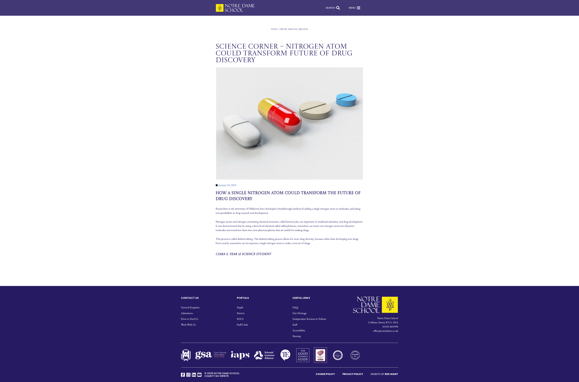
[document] (289, 191)
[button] (333, 128)
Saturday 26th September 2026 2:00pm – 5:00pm (289, 196)
